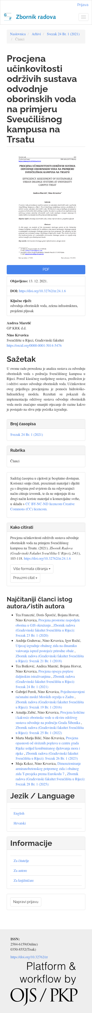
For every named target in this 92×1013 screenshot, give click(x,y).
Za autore (20, 870)
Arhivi (36, 33)
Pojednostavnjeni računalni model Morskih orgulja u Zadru (50, 694)
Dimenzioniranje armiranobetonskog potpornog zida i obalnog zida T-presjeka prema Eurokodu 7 (48, 768)
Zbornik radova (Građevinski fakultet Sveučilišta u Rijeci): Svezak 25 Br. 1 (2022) (50, 730)
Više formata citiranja (31, 569)
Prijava (82, 5)
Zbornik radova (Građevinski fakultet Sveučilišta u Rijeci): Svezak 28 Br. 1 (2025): (50, 778)
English (19, 813)
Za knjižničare (24, 880)
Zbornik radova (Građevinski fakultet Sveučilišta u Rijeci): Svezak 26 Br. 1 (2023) (47, 756)
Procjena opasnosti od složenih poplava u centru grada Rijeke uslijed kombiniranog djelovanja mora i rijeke (48, 745)
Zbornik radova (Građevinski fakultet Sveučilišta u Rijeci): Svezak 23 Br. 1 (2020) (45, 630)
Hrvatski (20, 823)
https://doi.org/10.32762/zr (29, 956)
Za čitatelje (21, 860)
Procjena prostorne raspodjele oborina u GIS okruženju (48, 622)
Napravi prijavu (25, 902)
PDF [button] (46, 269)
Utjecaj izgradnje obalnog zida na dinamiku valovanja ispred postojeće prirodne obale (46, 648)
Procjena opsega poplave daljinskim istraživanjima (44, 674)
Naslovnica (18, 33)
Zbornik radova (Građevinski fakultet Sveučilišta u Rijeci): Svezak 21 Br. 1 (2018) (50, 658)
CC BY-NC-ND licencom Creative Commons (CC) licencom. (42, 506)
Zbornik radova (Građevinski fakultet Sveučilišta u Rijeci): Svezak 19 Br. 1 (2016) (50, 704)
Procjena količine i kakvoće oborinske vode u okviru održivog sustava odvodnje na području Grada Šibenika (50, 717)
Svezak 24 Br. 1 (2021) (63, 33)
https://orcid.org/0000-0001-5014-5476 (34, 345)
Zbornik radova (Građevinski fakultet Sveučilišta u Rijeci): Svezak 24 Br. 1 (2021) (45, 681)
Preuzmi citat (24, 578)
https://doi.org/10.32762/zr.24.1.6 (42, 290)
